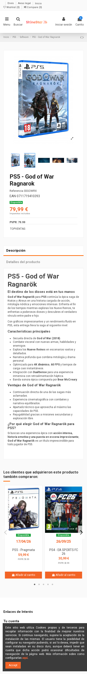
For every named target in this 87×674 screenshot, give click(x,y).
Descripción (15, 250)
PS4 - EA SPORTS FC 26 (63, 551)
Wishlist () (13, 7)
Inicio (38, 3)
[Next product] (83, 37)
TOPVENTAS (17, 228)
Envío (11, 3)
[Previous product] (81, 37)
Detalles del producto (23, 262)
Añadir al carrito (25, 575)
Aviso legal (24, 3)
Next (81, 532)
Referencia (16, 190)
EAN (13, 196)
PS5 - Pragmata (23, 550)
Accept (13, 665)
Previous (5, 532)
